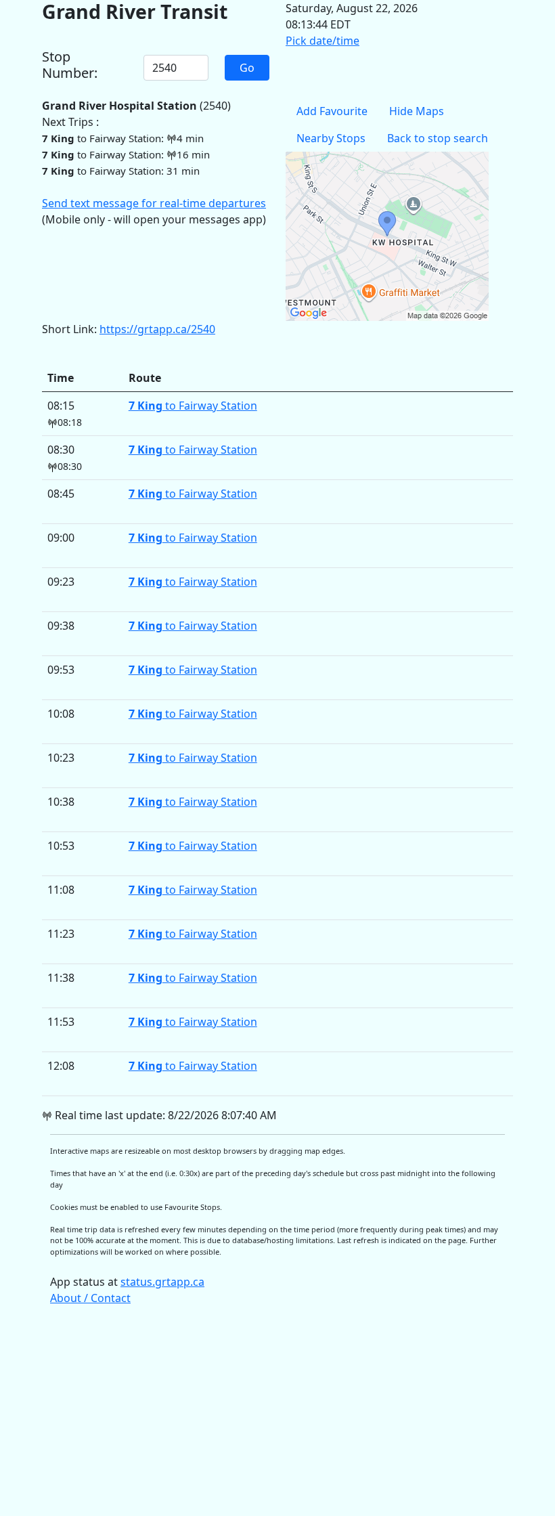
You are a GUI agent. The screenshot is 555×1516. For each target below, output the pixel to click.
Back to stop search (437, 138)
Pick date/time (322, 40)
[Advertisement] (277, 1417)
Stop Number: (69, 65)
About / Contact (90, 1298)
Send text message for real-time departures (154, 203)
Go (247, 67)
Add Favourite (332, 111)
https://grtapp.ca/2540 (157, 329)
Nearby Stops (330, 138)
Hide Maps (416, 111)
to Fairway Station (193, 405)
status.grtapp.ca (162, 1281)
